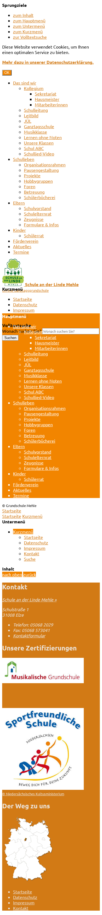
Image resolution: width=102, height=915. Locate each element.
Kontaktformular (29, 635)
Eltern (19, 202)
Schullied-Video (39, 153)
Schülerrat (34, 235)
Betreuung (34, 191)
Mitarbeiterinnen (51, 104)
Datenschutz (25, 304)
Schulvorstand (37, 208)
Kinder (19, 230)
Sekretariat (45, 93)
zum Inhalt (23, 15)
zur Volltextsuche (30, 37)
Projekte (32, 175)
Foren (29, 186)
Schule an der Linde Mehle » (29, 599)
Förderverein (25, 241)
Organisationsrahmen (45, 164)
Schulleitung (36, 110)
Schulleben (23, 159)
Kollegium (34, 88)
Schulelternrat (37, 213)
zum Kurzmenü (28, 31)
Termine (21, 251)
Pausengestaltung (41, 170)
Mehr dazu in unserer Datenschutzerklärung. (48, 62)
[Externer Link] (43, 681)
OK (7, 73)
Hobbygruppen (38, 181)
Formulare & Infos (41, 224)
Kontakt (31, 553)
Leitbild (31, 115)
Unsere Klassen (39, 142)
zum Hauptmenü (29, 20)
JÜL (27, 121)
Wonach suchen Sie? (21, 331)
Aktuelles (22, 246)
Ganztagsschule (39, 126)
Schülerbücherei (39, 197)
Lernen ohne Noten (43, 137)
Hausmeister (47, 99)
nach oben (12, 574)
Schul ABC (34, 148)
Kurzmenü (32, 516)
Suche (30, 559)
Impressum (24, 310)
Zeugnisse (34, 219)
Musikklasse (35, 131)
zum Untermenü (29, 26)
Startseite (22, 299)
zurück (29, 574)
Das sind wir (24, 82)
